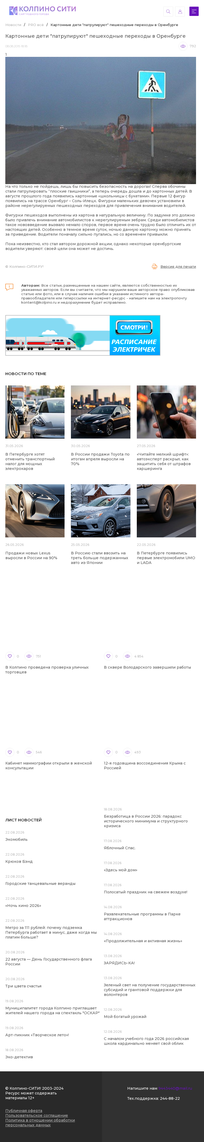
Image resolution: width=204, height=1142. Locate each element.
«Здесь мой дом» (120, 870)
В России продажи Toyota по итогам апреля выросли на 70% (100, 459)
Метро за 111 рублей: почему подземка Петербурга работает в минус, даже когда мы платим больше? (51, 932)
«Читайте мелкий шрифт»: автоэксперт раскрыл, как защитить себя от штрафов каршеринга (164, 461)
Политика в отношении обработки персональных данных (40, 1122)
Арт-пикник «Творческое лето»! (37, 1035)
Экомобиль (16, 839)
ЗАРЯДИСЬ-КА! (119, 963)
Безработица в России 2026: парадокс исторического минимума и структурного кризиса (146, 821)
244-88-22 (170, 1098)
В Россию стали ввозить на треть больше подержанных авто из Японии (99, 558)
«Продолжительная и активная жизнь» (143, 941)
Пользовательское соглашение (36, 1115)
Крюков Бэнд (19, 861)
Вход (180, 11)
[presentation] (170, 175)
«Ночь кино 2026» (23, 905)
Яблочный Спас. (120, 848)
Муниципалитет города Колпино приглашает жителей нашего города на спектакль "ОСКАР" (52, 1010)
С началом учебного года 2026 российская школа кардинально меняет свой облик (146, 1041)
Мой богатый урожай (125, 1016)
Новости (13, 25)
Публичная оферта (23, 1110)
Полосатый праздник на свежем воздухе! (145, 892)
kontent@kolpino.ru (39, 302)
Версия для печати (178, 266)
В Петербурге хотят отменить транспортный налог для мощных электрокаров (30, 461)
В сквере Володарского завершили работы (147, 667)
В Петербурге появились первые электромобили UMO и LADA (166, 558)
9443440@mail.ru (175, 1088)
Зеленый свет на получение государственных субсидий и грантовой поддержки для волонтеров (150, 990)
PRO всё (36, 25)
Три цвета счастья (23, 986)
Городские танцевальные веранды (40, 883)
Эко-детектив (19, 1057)
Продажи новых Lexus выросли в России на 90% (31, 555)
